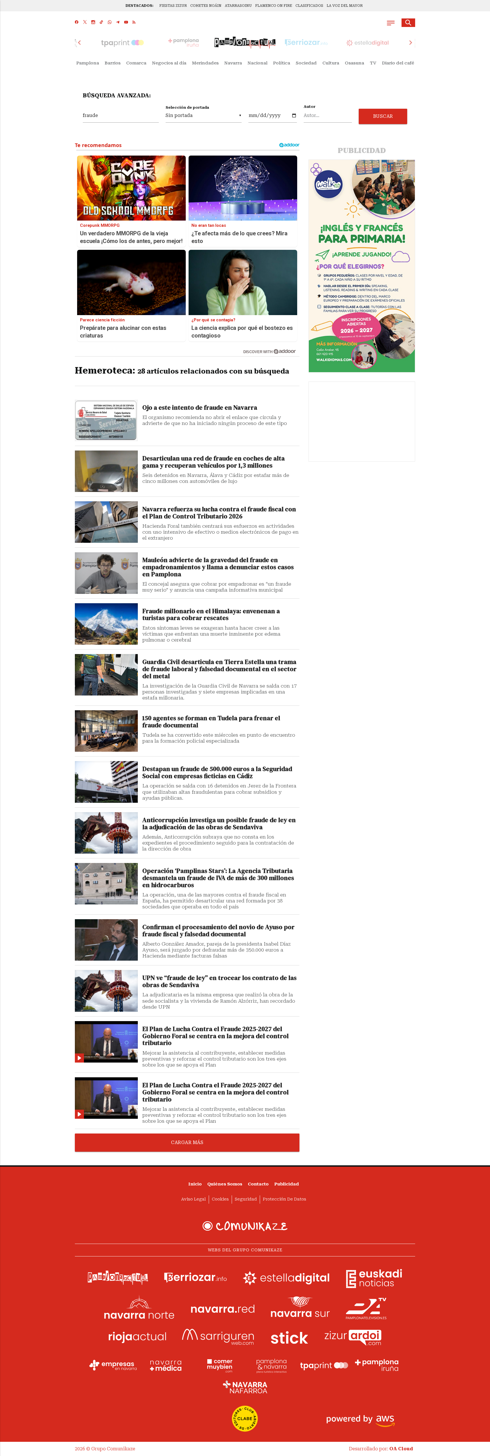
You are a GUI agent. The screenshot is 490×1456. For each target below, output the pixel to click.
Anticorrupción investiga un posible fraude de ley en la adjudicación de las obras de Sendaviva (219, 824)
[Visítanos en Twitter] (85, 22)
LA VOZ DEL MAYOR (345, 6)
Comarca (136, 63)
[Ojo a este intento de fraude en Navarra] (106, 420)
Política (281, 63)
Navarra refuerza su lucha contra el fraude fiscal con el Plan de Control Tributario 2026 (219, 513)
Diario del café (398, 63)
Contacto (258, 1184)
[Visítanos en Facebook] (77, 22)
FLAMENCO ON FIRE (273, 6)
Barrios (113, 63)
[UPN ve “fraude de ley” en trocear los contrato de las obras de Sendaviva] (106, 990)
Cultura (330, 63)
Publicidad (286, 1184)
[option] (245, 42)
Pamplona (87, 63)
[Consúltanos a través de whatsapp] (109, 22)
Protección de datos (284, 1199)
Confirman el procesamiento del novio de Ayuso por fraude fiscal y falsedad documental (218, 931)
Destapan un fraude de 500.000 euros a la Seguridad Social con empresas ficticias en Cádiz (217, 773)
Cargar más (187, 1142)
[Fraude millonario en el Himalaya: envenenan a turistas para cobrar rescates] (106, 624)
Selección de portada (187, 107)
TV (373, 63)
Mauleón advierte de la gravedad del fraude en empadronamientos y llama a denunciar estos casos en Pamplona (218, 567)
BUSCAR (383, 116)
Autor (310, 107)
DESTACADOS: (139, 6)
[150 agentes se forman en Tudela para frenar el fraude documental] (106, 731)
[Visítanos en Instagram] (93, 22)
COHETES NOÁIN (205, 6)
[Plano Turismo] (271, 1365)
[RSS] (134, 22)
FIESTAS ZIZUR (173, 6)
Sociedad (306, 63)
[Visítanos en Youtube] (126, 22)
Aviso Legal (193, 1199)
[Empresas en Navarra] (113, 1365)
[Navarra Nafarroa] (245, 1386)
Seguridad (246, 1199)
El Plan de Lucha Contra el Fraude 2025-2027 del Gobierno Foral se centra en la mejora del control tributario (215, 1036)
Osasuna (354, 63)
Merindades (205, 63)
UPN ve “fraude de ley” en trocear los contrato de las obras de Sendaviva (219, 982)
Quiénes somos (224, 1184)
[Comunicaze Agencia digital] (245, 1226)
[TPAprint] (324, 1365)
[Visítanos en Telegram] (118, 22)
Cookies (220, 1199)
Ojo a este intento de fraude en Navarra (199, 407)
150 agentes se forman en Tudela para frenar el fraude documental (211, 722)
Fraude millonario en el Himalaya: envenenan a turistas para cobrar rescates (211, 615)
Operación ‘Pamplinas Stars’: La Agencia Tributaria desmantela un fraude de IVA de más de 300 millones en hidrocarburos (218, 878)
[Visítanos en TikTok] (101, 22)
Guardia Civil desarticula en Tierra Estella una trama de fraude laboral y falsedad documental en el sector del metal (219, 669)
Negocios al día (169, 63)
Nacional (257, 63)
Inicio (195, 1184)
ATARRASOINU (238, 6)
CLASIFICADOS (309, 6)
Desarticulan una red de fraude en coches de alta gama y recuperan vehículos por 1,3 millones (213, 462)
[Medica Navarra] (166, 1365)
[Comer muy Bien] (219, 1365)
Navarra (233, 63)
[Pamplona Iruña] (377, 1365)
